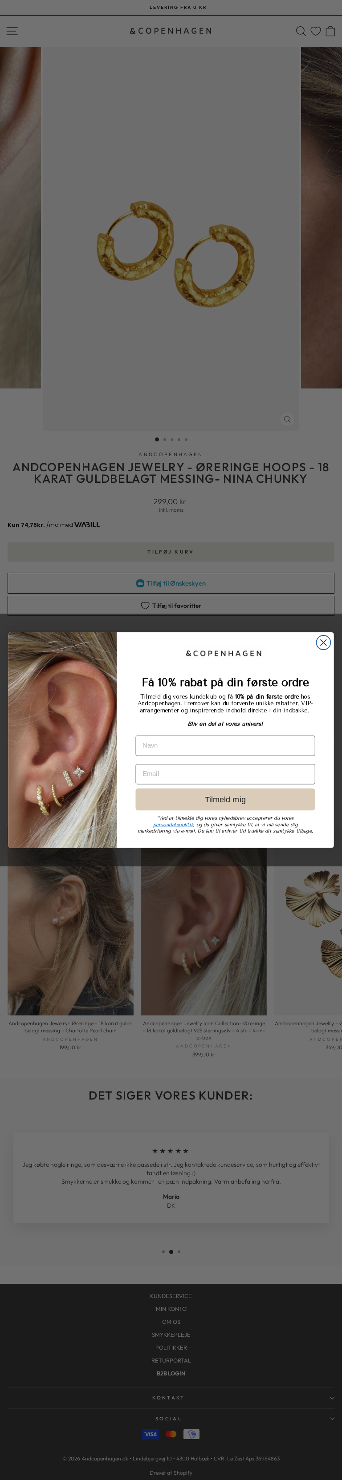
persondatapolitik (173, 825)
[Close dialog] (323, 642)
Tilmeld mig (225, 799)
